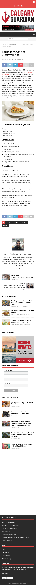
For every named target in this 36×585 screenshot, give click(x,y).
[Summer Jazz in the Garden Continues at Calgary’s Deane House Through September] (6, 423)
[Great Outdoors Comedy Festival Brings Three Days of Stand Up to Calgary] (6, 435)
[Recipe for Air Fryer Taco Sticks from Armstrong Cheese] (6, 404)
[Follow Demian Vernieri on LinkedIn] (18, 268)
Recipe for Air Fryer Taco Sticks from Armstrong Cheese (22, 403)
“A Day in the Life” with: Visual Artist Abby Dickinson (21, 445)
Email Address (8, 370)
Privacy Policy (6, 531)
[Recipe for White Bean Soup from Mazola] (6, 313)
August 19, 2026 (16, 448)
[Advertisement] (16, 482)
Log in (3, 549)
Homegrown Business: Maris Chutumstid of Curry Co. (21, 321)
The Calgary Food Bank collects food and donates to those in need (22, 302)
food (8, 222)
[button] (33, 1)
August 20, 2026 (16, 438)
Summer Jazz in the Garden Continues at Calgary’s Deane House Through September (21, 423)
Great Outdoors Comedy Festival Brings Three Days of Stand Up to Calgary (22, 434)
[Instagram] (18, 6)
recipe (5, 226)
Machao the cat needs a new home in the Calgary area (21, 412)
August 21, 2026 (16, 427)
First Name (7, 377)
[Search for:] (18, 39)
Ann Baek (25, 306)
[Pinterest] (21, 6)
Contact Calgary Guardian (9, 528)
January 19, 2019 (16, 306)
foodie (16, 222)
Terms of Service (7, 541)
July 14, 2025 (15, 324)
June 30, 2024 (7, 60)
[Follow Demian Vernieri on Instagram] (16, 268)
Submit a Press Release (9, 534)
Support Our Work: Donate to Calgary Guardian (15, 537)
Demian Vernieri (18, 60)
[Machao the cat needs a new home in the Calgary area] (6, 414)
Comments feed (6, 556)
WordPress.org (6, 559)
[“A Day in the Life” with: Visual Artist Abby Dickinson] (6, 446)
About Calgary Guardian (9, 522)
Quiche (24, 222)
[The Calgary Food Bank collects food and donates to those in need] (6, 303)
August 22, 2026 (16, 416)
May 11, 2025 (15, 314)
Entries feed (5, 553)
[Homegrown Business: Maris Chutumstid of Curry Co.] (6, 322)
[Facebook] (14, 6)
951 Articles (27, 254)
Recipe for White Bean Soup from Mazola (22, 311)
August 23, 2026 (16, 406)
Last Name (7, 383)
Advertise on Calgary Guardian (11, 525)
